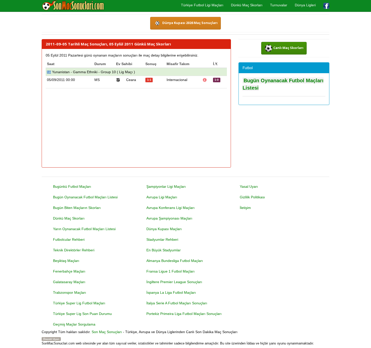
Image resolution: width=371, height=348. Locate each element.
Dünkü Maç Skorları (246, 5)
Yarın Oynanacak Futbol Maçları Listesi (84, 229)
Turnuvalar (278, 5)
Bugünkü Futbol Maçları (72, 186)
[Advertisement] (136, 128)
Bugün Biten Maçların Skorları (77, 208)
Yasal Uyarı (249, 186)
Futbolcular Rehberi (69, 239)
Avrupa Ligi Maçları (161, 197)
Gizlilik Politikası (252, 197)
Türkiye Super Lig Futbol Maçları (79, 303)
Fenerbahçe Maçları (69, 271)
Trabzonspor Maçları (69, 292)
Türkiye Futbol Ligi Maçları (202, 5)
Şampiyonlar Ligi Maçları (166, 186)
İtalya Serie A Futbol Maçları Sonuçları (176, 303)
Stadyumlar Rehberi (162, 239)
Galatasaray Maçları (69, 282)
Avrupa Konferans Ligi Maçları (170, 208)
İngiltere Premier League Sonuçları (174, 282)
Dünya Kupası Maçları (164, 229)
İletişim (245, 208)
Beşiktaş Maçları (66, 261)
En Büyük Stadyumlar (163, 250)
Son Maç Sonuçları (107, 332)
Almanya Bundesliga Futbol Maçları (174, 261)
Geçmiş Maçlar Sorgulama (74, 324)
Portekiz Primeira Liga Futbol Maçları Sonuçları (184, 314)
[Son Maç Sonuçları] (73, 5)
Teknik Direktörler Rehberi (73, 250)
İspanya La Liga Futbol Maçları (171, 292)
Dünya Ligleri (305, 5)
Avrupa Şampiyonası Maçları (169, 218)
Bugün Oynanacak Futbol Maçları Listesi (85, 197)
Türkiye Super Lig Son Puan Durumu (82, 314)
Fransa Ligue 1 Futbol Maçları (170, 271)
